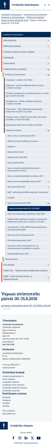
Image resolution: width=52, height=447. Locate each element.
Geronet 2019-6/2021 (15, 163)
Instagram (6, 400)
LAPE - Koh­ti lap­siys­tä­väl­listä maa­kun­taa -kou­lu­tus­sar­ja (27, 192)
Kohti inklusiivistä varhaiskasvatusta (20, 235)
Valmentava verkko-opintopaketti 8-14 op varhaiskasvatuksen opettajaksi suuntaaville (23, 247)
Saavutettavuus (8, 414)
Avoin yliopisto (8, 379)
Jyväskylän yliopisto (10, 382)
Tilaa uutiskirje (8, 411)
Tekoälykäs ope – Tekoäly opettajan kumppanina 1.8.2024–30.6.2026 (24, 102)
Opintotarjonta (10, 40)
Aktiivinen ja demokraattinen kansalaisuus (22, 141)
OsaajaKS (11, 198)
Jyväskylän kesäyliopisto (25, 4)
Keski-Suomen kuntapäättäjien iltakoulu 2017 (24, 181)
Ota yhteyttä (9, 265)
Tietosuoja (18, 443)
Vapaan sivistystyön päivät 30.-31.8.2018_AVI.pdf (26, 306)
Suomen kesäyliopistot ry (13, 376)
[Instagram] (20, 438)
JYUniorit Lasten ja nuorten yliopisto (19, 52)
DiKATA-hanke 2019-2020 (17, 157)
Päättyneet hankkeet (35, 17)
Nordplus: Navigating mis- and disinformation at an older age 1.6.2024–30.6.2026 (27, 95)
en (49, 5)
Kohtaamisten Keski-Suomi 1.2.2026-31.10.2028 (24, 125)
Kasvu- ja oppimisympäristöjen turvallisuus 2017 (25, 176)
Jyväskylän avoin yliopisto (13, 385)
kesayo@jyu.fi (8, 342)
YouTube (5, 406)
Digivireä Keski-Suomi (15, 152)
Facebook (6, 397)
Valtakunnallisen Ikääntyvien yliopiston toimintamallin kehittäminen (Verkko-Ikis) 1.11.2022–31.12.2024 (27, 220)
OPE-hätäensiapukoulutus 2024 (19, 240)
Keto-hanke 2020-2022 (16, 187)
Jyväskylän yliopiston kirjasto (14, 388)
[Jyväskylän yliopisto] (5, 5)
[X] (32, 438)
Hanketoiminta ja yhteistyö (35, 15)
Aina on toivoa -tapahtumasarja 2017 (21, 136)
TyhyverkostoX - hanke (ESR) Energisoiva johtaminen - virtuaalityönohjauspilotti (27, 228)
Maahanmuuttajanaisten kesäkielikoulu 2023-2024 (26, 214)
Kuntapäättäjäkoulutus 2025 (18, 254)
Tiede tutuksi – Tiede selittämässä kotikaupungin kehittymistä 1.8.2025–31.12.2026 (24, 110)
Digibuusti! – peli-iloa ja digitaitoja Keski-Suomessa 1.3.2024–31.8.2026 (25, 87)
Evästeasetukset (31, 443)
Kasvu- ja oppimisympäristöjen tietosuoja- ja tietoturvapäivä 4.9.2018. (23, 169)
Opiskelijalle (9, 58)
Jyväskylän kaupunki (11, 391)
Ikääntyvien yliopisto (12, 46)
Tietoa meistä (9, 63)
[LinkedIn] (26, 438)
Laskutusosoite (8, 368)
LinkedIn (6, 403)
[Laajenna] (48, 40)
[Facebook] (13, 438)
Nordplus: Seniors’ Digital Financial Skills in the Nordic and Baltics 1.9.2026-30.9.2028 (26, 118)
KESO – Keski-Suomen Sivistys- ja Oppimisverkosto (18, 277)
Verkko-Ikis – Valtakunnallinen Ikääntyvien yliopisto (25, 271)
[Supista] (48, 69)
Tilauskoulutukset (11, 259)
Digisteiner (11, 146)
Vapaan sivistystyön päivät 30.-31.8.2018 (24, 208)
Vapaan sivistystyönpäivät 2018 (14, 20)
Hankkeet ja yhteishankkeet (13, 17)
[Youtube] (39, 438)
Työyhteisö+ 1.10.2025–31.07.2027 (19, 80)
